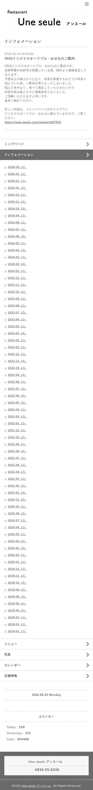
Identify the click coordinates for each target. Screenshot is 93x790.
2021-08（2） (17, 451)
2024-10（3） (17, 208)
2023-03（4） (17, 333)
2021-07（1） (17, 458)
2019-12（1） (17, 568)
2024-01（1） (17, 271)
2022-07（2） (17, 388)
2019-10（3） (17, 582)
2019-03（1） (17, 617)
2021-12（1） (17, 430)
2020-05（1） (17, 534)
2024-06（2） (17, 236)
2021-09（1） (17, 444)
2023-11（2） (17, 284)
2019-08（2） (17, 589)
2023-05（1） (17, 326)
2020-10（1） (17, 506)
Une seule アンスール (36, 785)
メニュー (10, 644)
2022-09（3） (17, 374)
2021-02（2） (17, 485)
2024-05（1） (17, 243)
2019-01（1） (17, 631)
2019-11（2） (17, 575)
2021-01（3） (17, 492)
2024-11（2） (17, 201)
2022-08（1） (17, 381)
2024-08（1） (17, 222)
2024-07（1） (17, 229)
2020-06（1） (17, 527)
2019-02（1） (17, 624)
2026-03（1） (17, 174)
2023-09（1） (17, 298)
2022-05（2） (17, 402)
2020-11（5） (17, 499)
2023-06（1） (17, 319)
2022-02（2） (17, 416)
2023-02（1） (17, 340)
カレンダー (12, 665)
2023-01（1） (17, 347)
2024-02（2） (17, 264)
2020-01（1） (17, 562)
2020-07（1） (17, 520)
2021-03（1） (17, 478)
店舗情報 (10, 675)
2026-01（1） (17, 181)
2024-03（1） (17, 257)
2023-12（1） (17, 277)
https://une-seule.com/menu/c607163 (33, 122)
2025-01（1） (17, 187)
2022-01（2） (17, 423)
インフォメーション (19, 154)
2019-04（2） (17, 610)
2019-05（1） (17, 603)
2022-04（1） (17, 409)
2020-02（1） (17, 555)
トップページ (14, 144)
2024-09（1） (17, 215)
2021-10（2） (17, 437)
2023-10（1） (17, 291)
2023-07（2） (17, 312)
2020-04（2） (17, 541)
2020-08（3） (17, 513)
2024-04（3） (17, 250)
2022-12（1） (17, 354)
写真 (7, 654)
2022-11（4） (17, 361)
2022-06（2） (17, 395)
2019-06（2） (17, 596)
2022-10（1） (17, 368)
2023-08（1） (17, 305)
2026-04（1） (17, 167)
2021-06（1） (17, 465)
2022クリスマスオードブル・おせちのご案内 (40, 58)
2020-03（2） (17, 548)
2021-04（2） (17, 471)
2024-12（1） (17, 194)
